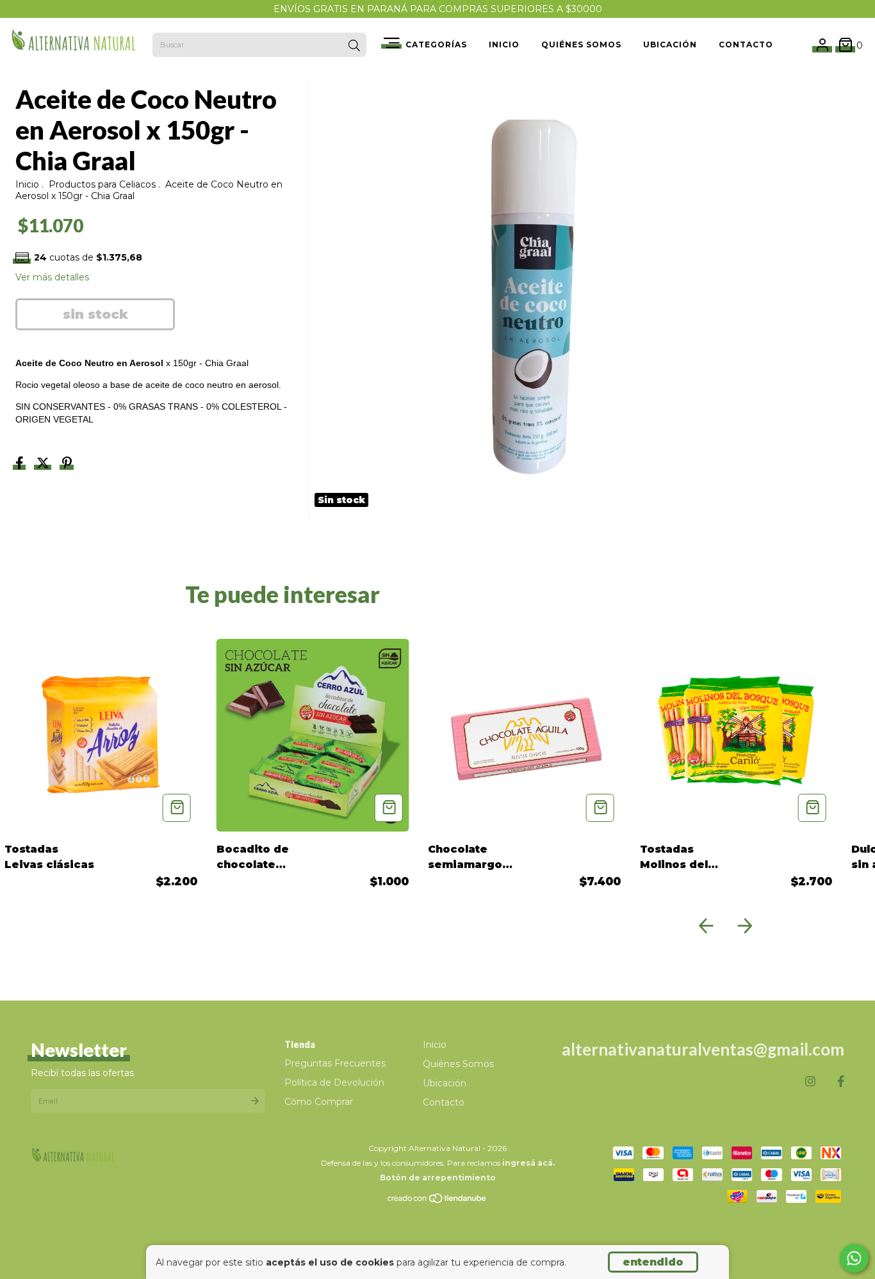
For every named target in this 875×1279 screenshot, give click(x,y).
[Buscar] (354, 46)
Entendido (653, 1262)
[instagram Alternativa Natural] (810, 1082)
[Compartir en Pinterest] (67, 464)
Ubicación (670, 44)
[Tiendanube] (437, 1200)
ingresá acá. (528, 1163)
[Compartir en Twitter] (44, 464)
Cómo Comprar (318, 1101)
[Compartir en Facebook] (20, 464)
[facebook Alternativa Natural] (840, 1082)
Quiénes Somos (581, 44)
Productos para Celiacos (102, 184)
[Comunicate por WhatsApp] (854, 1258)
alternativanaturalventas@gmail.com (703, 1049)
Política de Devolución (334, 1082)
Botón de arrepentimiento (438, 1177)
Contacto (746, 44)
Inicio (504, 44)
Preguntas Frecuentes (335, 1063)
